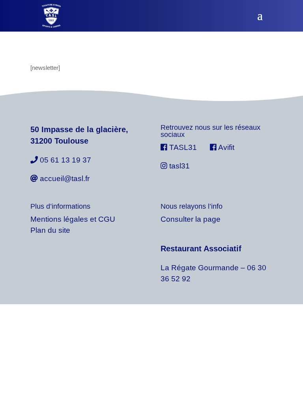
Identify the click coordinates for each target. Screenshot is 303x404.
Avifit (225, 147)
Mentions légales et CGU (72, 219)
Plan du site (50, 230)
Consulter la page (191, 219)
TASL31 (183, 147)
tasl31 (178, 166)
